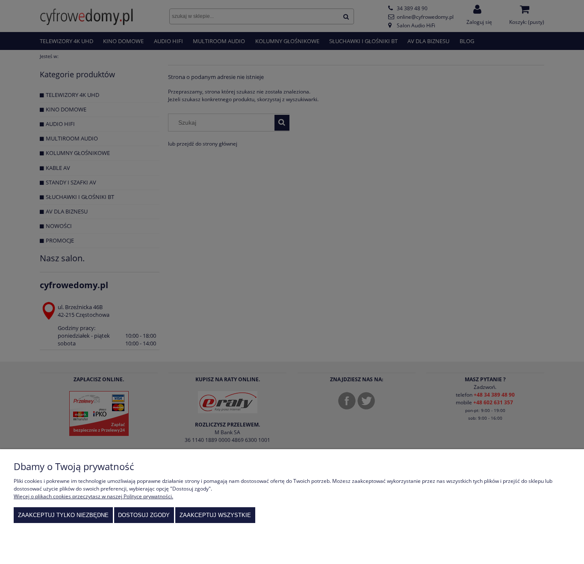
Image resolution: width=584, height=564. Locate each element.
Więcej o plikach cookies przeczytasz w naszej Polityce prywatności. (93, 496)
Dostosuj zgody (144, 515)
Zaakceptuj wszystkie (215, 515)
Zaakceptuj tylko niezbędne (63, 515)
